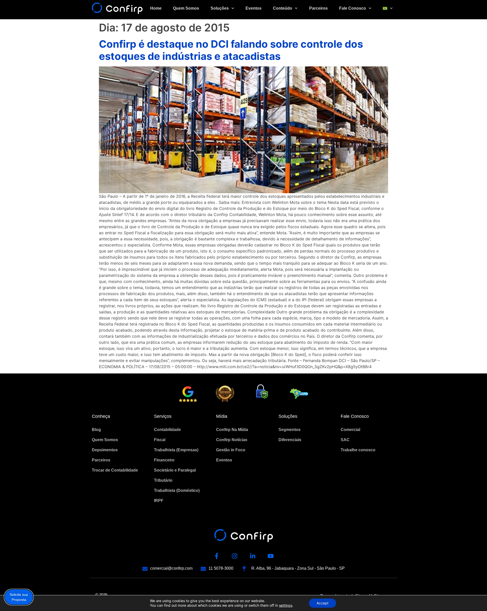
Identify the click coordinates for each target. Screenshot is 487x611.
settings (285, 605)
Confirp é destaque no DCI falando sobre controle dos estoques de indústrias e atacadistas (231, 50)
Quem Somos (186, 8)
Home (156, 8)
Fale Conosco (352, 8)
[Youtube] (271, 556)
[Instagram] (235, 556)
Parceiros (318, 8)
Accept (322, 603)
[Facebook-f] (217, 556)
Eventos (254, 8)
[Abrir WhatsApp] (474, 598)
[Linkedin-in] (253, 556)
